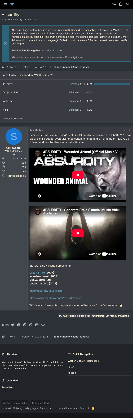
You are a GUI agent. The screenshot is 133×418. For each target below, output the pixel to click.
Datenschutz (47, 408)
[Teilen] (125, 130)
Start (82, 408)
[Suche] (127, 4)
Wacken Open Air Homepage (83, 360)
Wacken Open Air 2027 (15, 403)
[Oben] (88, 408)
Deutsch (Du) (41, 403)
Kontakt (72, 372)
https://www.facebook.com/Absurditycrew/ (55, 298)
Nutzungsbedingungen (25, 408)
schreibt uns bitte (52, 50)
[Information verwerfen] (126, 30)
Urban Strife (37, 272)
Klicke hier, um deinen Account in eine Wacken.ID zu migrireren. (47, 57)
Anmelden (7, 387)
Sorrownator (11, 19)
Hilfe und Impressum (67, 408)
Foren (71, 366)
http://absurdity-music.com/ (46, 290)
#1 (130, 130)
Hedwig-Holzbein (16, 175)
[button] (5, 4)
